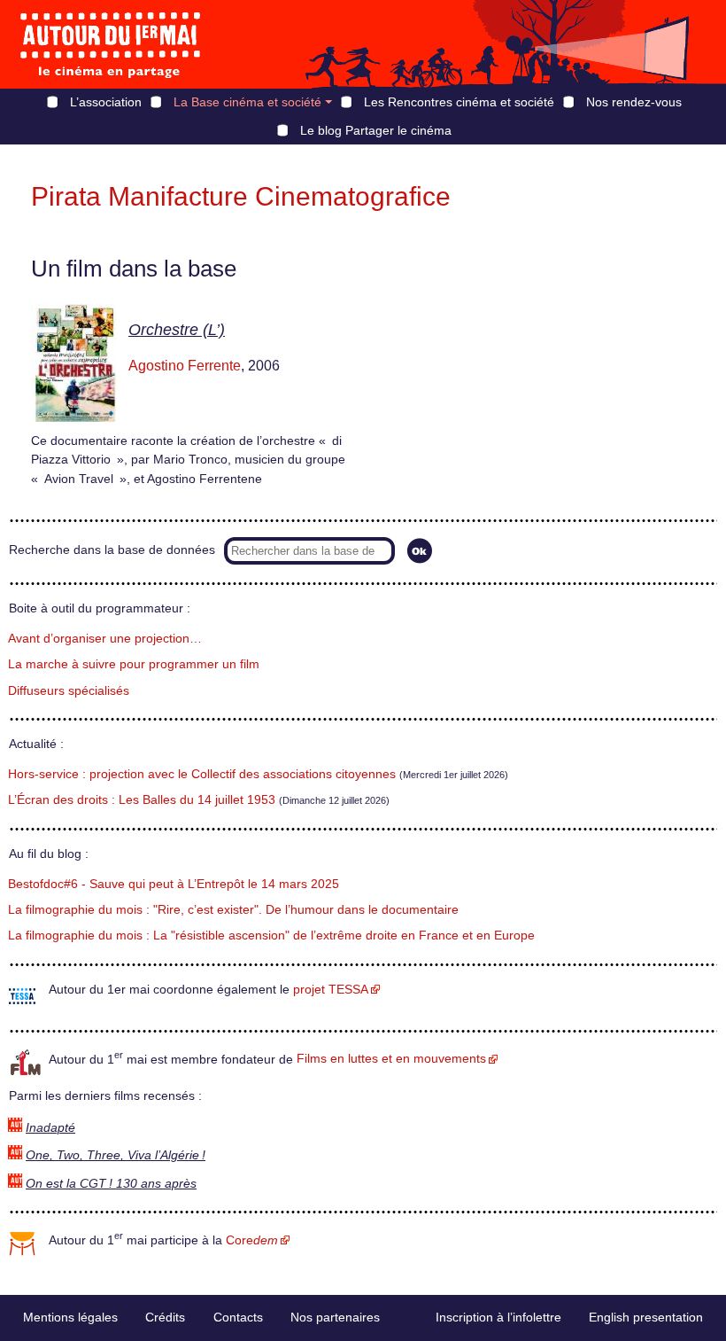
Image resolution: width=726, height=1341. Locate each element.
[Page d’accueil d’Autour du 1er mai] (111, 44)
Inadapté (50, 1127)
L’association (106, 102)
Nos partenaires (335, 1317)
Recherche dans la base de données (112, 550)
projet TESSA (330, 989)
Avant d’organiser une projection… (105, 638)
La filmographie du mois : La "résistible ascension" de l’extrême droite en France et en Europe (271, 935)
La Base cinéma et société (247, 102)
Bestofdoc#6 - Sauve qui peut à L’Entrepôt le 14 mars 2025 (173, 884)
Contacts (238, 1317)
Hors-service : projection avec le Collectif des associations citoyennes (202, 774)
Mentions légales (70, 1317)
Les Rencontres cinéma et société (459, 102)
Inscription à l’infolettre (498, 1317)
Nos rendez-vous (634, 102)
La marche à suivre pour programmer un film (133, 664)
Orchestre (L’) (176, 330)
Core (252, 1240)
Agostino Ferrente (184, 365)
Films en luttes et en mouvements (391, 1058)
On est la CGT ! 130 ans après (111, 1183)
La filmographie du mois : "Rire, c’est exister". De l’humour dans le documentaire (233, 909)
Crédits (165, 1317)
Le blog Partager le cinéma (376, 130)
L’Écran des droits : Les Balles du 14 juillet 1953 (141, 800)
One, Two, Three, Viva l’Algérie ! (115, 1155)
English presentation (646, 1317)
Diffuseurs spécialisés (68, 691)
